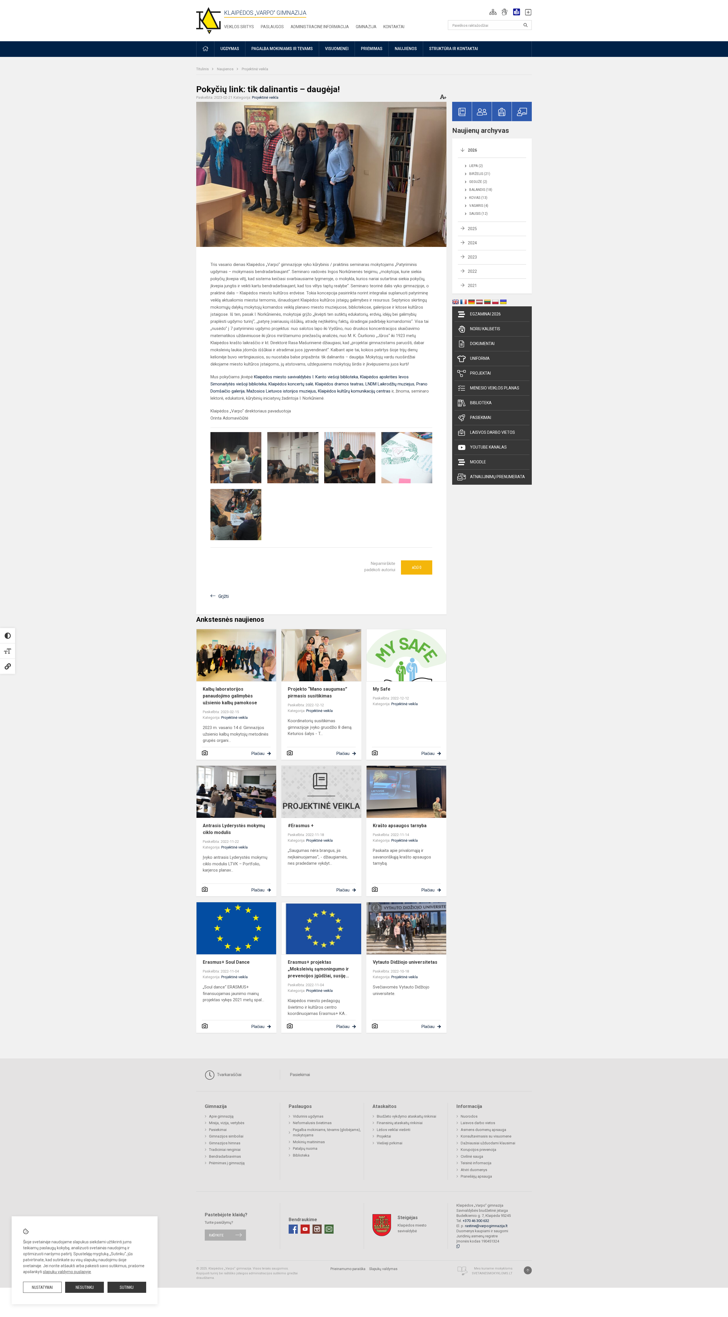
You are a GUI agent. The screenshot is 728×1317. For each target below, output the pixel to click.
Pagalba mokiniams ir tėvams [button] (282, 48)
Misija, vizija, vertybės (226, 1123)
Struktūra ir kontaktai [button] (453, 48)
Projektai (480, 373)
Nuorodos (469, 1116)
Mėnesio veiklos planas (494, 388)
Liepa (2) (476, 166)
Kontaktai (393, 26)
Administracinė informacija (320, 26)
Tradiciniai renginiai (225, 1149)
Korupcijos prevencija (478, 1149)
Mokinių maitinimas (309, 1142)
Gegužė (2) (478, 182)
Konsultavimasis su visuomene (486, 1136)
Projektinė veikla (255, 69)
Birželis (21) (479, 174)
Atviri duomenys (474, 1170)
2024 (472, 243)
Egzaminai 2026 (485, 314)
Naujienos (225, 69)
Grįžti (223, 596)
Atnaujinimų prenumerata (497, 476)
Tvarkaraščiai (228, 1074)
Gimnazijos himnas (224, 1143)
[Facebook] (293, 1229)
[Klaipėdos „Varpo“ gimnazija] (208, 19)
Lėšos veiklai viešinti (393, 1130)
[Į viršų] (528, 1270)
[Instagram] (317, 1229)
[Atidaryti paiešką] (526, 25)
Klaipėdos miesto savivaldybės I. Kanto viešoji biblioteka (306, 376)
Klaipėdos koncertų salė (290, 384)
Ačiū (416, 567)
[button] (493, 12)
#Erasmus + (301, 825)
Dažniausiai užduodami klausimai (488, 1143)
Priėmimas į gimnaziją (227, 1163)
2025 (472, 228)
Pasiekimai (480, 417)
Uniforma (480, 358)
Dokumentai (482, 343)
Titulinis (203, 69)
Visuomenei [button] (337, 48)
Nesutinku (85, 1287)
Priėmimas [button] (371, 48)
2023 (472, 257)
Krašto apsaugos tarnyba (400, 825)
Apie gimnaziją (221, 1116)
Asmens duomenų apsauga (483, 1130)
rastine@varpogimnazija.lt (486, 1226)
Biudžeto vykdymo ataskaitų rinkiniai (406, 1116)
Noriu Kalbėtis (485, 329)
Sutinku (127, 1287)
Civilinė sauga (472, 1156)
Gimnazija (366, 26)
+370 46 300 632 (476, 1221)
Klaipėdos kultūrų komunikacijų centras (354, 391)
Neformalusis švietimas (312, 1123)
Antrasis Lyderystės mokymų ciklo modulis (234, 829)
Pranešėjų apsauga (476, 1176)
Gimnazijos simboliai (226, 1136)
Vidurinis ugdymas (308, 1116)
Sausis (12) (478, 214)
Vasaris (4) (478, 206)
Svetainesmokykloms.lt (492, 1273)
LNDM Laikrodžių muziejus (389, 384)
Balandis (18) (480, 190)
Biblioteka (481, 403)
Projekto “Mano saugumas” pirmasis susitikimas (317, 692)
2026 (472, 150)
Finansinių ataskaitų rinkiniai (400, 1123)
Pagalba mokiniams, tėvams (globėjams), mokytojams (327, 1133)
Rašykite (216, 1235)
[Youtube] (305, 1229)
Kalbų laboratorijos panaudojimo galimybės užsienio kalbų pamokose (230, 695)
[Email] (329, 1229)
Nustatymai (42, 1287)
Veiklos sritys (239, 26)
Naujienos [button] (406, 48)
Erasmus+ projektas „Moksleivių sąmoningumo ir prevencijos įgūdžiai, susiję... (318, 969)
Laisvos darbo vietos (492, 432)
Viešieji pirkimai (389, 1143)
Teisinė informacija (476, 1163)
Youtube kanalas (488, 447)
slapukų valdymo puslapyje (67, 1271)
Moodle (478, 462)
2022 (472, 271)
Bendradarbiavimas (225, 1156)
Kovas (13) (478, 198)
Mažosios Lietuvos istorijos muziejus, (282, 391)
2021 (472, 285)
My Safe (381, 689)
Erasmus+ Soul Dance (226, 962)
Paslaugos (272, 26)
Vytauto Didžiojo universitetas (405, 962)
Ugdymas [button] (229, 48)
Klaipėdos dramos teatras (339, 384)
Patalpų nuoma (305, 1148)
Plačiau (257, 753)
